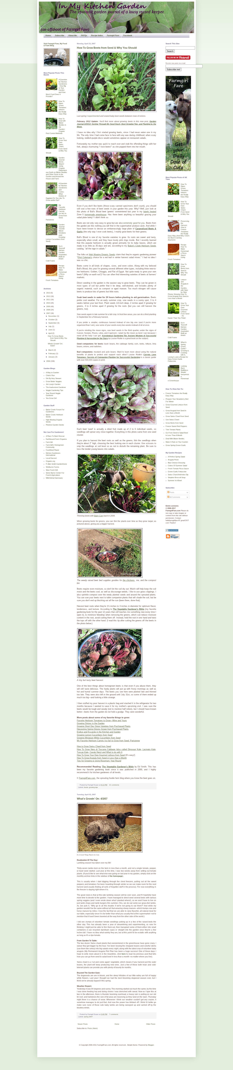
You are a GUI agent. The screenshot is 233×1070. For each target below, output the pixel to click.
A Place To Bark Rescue (55, 436)
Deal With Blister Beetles (175, 439)
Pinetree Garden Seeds (55, 425)
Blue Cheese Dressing (176, 463)
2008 (48, 310)
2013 (48, 293)
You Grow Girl (51, 398)
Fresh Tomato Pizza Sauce (178, 469)
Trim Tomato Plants (173, 430)
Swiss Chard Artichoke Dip (178, 475)
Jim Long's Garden (53, 384)
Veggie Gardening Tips (54, 390)
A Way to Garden (52, 372)
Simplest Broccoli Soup (176, 477)
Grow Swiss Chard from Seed (177, 416)
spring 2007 (88, 1017)
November (52, 316)
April (50, 333)
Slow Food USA (52, 470)
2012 (48, 296)
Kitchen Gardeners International (53, 454)
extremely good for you (134, 223)
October (51, 320)
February (52, 353)
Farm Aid (49, 442)
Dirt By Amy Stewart (53, 378)
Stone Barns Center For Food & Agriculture (55, 474)
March (51, 350)
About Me (72, 35)
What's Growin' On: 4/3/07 (92, 798)
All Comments (174, 497)
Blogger (151, 1045)
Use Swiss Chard (172, 420)
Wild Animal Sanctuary (54, 478)
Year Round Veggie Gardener (53, 394)
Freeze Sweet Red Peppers (176, 426)
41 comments (114, 785)
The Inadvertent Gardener (56, 387)
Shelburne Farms (52, 467)
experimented (94, 116)
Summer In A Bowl (175, 480)
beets (86, 787)
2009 (48, 306)
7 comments (113, 1014)
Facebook (127, 35)
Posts (171, 492)
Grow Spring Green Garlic (176, 445)
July (50, 326)
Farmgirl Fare (113, 35)
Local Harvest (51, 458)
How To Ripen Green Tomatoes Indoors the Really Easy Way (63, 107)
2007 (48, 313)
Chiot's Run (50, 375)
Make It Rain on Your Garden (177, 442)
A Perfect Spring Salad (176, 457)
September (52, 323)
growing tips (93, 787)
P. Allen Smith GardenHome (56, 464)
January (51, 357)
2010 (48, 303)
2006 (48, 361)
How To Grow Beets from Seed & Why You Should (107, 47)
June (50, 330)
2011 (48, 300)
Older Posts (150, 1024)
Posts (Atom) (92, 1028)
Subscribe (59, 35)
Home (48, 35)
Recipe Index (97, 35)
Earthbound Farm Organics (56, 439)
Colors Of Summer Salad (177, 466)
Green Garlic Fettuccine (177, 472)
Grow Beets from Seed (174, 423)
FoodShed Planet (52, 450)
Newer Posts (83, 1024)
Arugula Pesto (173, 460)
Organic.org (50, 461)
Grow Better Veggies (54, 381)
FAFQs (84, 35)
